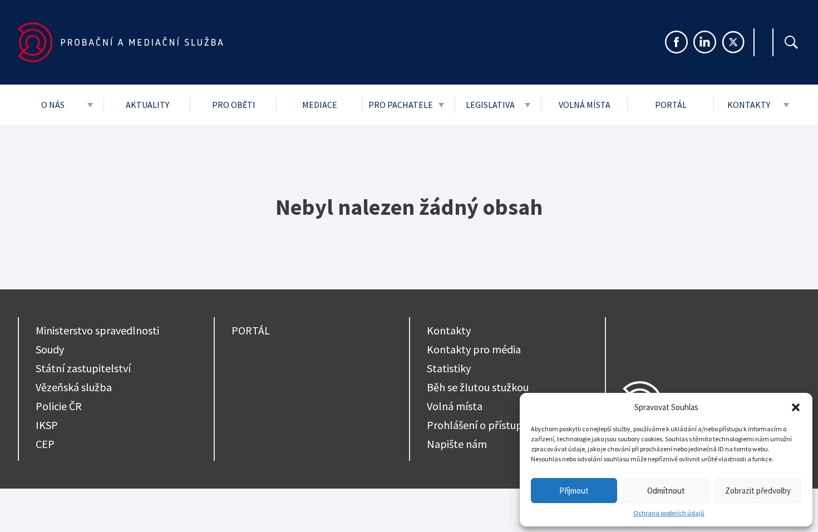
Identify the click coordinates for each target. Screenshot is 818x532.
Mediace (319, 104)
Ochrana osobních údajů (668, 513)
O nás (53, 104)
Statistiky (449, 368)
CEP (45, 444)
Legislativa (490, 104)
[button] (795, 407)
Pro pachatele (400, 104)
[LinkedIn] (704, 42)
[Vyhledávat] (791, 42)
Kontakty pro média (474, 349)
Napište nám (457, 444)
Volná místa (584, 104)
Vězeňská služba (74, 387)
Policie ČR (59, 406)
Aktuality (147, 104)
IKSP (47, 425)
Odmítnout (666, 490)
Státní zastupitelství (83, 368)
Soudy (50, 349)
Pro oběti (233, 104)
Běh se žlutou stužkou (478, 387)
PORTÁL (250, 330)
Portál (671, 104)
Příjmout (574, 490)
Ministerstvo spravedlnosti (97, 330)
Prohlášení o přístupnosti (486, 425)
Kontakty (748, 104)
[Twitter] (733, 42)
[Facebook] (676, 42)
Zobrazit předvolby (758, 490)
